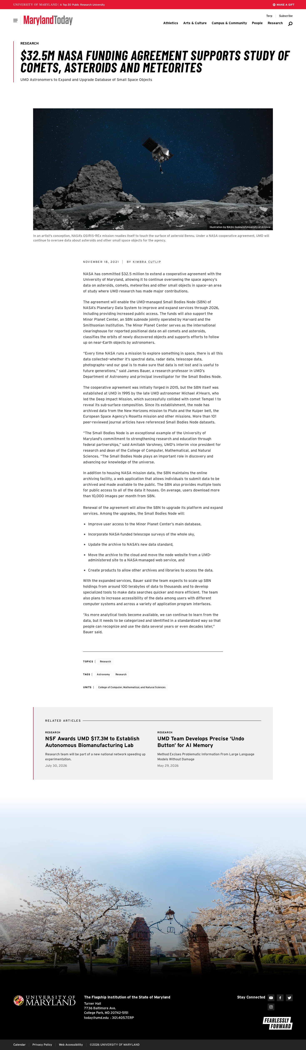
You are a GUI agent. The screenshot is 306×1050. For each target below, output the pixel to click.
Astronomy (103, 674)
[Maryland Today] (48, 20)
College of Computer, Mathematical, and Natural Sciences (131, 687)
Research (105, 661)
